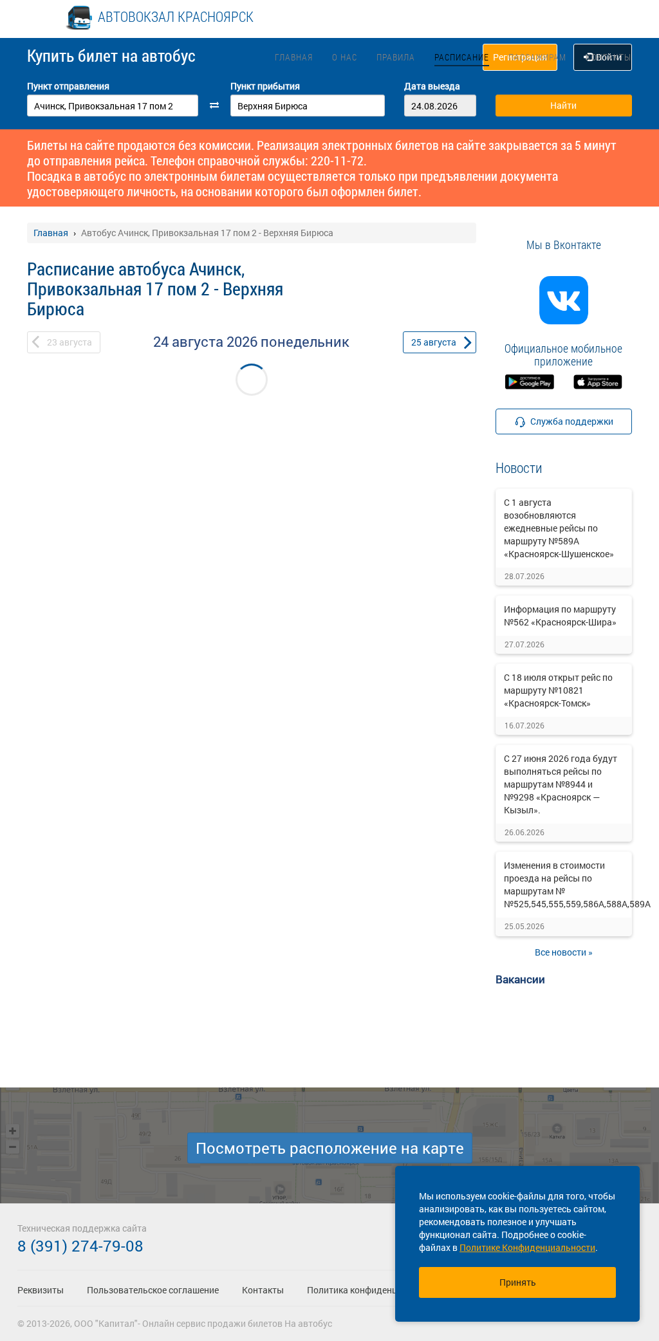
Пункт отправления (68, 86)
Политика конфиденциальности (374, 1290)
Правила (395, 57)
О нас (344, 57)
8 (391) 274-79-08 (80, 1245)
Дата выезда (432, 86)
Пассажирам (537, 57)
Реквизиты (40, 1290)
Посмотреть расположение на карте (330, 1148)
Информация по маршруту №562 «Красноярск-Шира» (560, 615)
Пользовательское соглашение (153, 1290)
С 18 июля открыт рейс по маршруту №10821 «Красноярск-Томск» (558, 690)
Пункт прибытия (265, 86)
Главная (294, 57)
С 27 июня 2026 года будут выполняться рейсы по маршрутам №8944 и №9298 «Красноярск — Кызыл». (560, 784)
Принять (517, 1282)
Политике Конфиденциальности (527, 1247)
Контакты (608, 57)
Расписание (461, 57)
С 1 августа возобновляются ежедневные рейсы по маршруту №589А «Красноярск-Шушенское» (559, 528)
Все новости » (564, 952)
